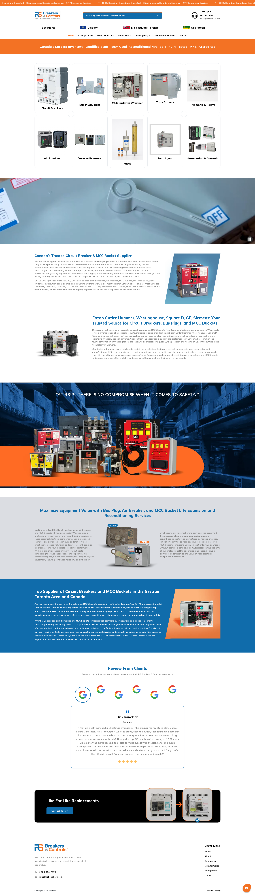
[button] (85, 35)
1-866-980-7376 (47, 872)
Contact (183, 35)
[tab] (83, 695)
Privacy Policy (213, 890)
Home (70, 35)
